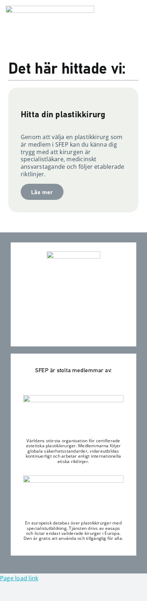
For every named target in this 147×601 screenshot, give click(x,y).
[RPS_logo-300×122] (73, 478)
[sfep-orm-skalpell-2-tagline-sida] (50, 9)
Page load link (19, 578)
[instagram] (73, 333)
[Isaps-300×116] (73, 398)
